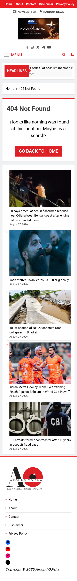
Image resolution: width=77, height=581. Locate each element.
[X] (8, 562)
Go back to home (38, 151)
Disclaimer (46, 4)
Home (9, 4)
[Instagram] (8, 555)
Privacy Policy (65, 4)
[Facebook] (8, 542)
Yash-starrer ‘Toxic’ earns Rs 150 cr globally (39, 280)
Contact (31, 4)
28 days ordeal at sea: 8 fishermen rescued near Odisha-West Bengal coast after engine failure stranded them (39, 215)
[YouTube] (8, 549)
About (19, 4)
